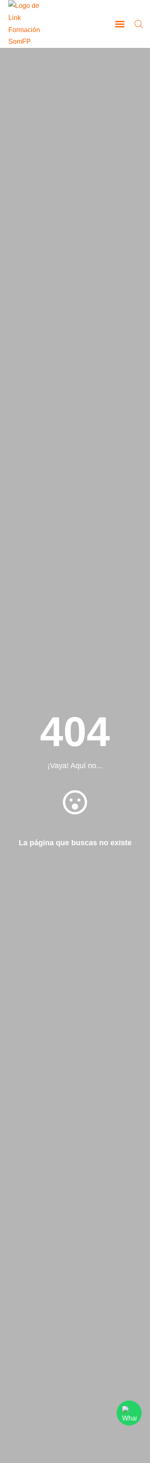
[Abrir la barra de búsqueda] (139, 24)
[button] (120, 24)
